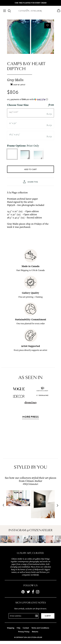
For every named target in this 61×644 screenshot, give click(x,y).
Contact (26, 628)
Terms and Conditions (40, 628)
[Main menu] (4, 11)
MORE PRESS (30, 417)
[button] (30, 99)
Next (56, 505)
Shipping (10, 628)
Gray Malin (15, 79)
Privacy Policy (23, 631)
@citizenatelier (39, 530)
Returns (35, 631)
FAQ (18, 628)
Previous (4, 505)
